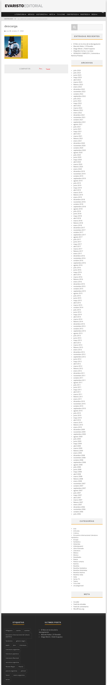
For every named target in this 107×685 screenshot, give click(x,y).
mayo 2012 (77, 361)
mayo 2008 (77, 472)
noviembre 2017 (79, 230)
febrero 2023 (78, 84)
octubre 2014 (78, 307)
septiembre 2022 (79, 96)
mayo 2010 (77, 418)
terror (8, 679)
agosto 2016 (77, 265)
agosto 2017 (77, 237)
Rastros (84, 14)
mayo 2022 (77, 103)
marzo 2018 (77, 221)
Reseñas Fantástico (80, 568)
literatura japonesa (12, 654)
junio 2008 (77, 469)
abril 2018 (77, 218)
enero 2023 (77, 87)
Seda (94, 14)
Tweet (48, 69)
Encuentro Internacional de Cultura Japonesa (18, 636)
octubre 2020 (78, 148)
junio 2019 (77, 185)
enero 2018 (77, 225)
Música (75, 555)
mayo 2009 (77, 443)
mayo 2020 (77, 160)
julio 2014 (77, 310)
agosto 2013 (77, 333)
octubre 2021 (78, 120)
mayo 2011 (77, 390)
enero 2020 (77, 169)
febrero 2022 (78, 110)
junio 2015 (77, 298)
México (31, 14)
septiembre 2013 (79, 331)
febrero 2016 (78, 279)
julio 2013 (77, 336)
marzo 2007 (77, 500)
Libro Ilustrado (78, 548)
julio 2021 (77, 127)
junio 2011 (77, 387)
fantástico (9, 641)
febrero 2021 (78, 138)
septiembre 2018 (79, 206)
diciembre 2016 (79, 256)
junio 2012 (77, 359)
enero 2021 (77, 141)
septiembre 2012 (79, 357)
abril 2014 (77, 317)
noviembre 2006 (79, 509)
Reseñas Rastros (79, 572)
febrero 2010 (78, 425)
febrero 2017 (78, 251)
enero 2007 (77, 505)
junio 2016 (77, 270)
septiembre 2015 (79, 291)
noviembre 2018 (79, 202)
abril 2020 (77, 162)
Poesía (21, 666)
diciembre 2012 (79, 352)
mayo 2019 (77, 188)
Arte (51, 14)
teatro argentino (19, 675)
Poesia (75, 559)
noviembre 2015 (79, 286)
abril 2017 (77, 246)
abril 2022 (77, 106)
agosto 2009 (77, 436)
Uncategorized (78, 586)
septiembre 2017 (79, 235)
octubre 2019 (78, 176)
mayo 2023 (77, 77)
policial (23, 671)
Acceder (76, 602)
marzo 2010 (77, 422)
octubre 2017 (78, 232)
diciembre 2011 (79, 373)
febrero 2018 (78, 223)
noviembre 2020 (79, 145)
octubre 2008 (78, 460)
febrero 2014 (78, 321)
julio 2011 (77, 385)
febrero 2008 (78, 479)
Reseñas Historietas (80, 570)
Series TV (76, 579)
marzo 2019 (77, 192)
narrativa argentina (12, 662)
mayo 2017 (77, 244)
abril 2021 (77, 134)
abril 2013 (77, 343)
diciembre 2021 (79, 115)
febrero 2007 (78, 502)
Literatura (20, 14)
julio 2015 (77, 296)
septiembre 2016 (79, 263)
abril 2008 (77, 474)
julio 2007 (77, 493)
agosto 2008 (77, 465)
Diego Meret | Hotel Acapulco (84, 49)
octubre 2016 (78, 260)
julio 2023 (77, 73)
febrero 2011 (78, 397)
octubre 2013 (78, 329)
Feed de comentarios (81, 607)
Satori (8, 675)
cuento (18, 630)
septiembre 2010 (79, 408)
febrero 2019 (78, 195)
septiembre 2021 (79, 122)
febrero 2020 (78, 167)
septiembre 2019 (79, 178)
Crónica (76, 533)
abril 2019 (77, 190)
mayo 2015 (77, 300)
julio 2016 (77, 268)
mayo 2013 (77, 340)
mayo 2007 (77, 495)
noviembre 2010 (79, 404)
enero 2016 (77, 282)
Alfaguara (9, 630)
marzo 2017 (77, 249)
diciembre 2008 (79, 455)
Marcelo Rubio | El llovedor (83, 46)
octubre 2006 (78, 512)
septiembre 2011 (79, 380)
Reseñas (76, 566)
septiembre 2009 (79, 434)
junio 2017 (77, 242)
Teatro (75, 581)
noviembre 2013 (79, 326)
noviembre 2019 (79, 174)
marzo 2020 (77, 164)
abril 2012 (77, 364)
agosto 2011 (77, 382)
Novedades (77, 557)
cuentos (27, 630)
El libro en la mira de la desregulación (32, 19)
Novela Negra (10, 666)
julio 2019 (77, 183)
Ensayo (75, 540)
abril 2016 (77, 274)
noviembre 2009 (79, 432)
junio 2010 (77, 415)
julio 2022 (77, 99)
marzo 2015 (77, 305)
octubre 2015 (78, 289)
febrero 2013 (78, 347)
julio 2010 (77, 413)
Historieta (41, 14)
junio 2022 (77, 101)
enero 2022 (77, 113)
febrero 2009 (78, 451)
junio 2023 (77, 75)
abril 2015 (77, 303)
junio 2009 (77, 441)
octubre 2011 (78, 378)
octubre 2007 (78, 486)
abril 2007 (77, 498)
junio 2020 (77, 157)
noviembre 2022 (79, 91)
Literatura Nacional (12, 658)
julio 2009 (77, 439)
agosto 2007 (77, 490)
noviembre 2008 (79, 458)
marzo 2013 (77, 345)
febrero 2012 (78, 368)
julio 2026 (77, 70)
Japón (8, 645)
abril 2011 (77, 392)
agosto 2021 (77, 124)
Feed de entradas (79, 604)
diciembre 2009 (79, 429)
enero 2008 (77, 481)
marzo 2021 (77, 136)
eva (7, 31)
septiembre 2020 (79, 150)
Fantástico (72, 14)
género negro (20, 641)
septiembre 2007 (79, 488)
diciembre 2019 (79, 171)
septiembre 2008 (79, 462)
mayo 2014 (77, 314)
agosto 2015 (77, 293)
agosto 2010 (77, 411)
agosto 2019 (77, 181)
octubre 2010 (78, 406)
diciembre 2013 (79, 324)
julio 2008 (77, 467)
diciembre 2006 (79, 507)
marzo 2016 (77, 277)
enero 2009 (77, 453)
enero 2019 (77, 197)
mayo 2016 (77, 272)
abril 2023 (77, 80)
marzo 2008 (77, 476)
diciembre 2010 (79, 401)
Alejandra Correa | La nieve (83, 51)
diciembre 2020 (79, 143)
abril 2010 (77, 420)
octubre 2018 (78, 204)
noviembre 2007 (79, 483)
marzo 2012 (77, 366)
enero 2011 (77, 399)
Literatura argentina (13, 649)
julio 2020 (77, 155)
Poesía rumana (78, 562)
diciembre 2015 (79, 284)
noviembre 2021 (79, 117)
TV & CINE (61, 14)
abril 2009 (77, 446)
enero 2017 (77, 253)
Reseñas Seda (78, 575)
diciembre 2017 (79, 228)
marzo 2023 (77, 82)
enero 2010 (77, 427)
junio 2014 (77, 312)
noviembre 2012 (79, 354)
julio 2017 (77, 239)
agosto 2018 (77, 209)
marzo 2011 (77, 394)
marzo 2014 (77, 319)
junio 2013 (77, 338)
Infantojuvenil (78, 546)
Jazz (14, 645)
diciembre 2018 (79, 199)
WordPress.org (78, 609)
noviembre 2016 (79, 258)
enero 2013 (77, 350)
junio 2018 (77, 213)
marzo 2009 (77, 448)
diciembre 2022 (79, 89)
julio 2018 (77, 211)
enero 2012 (77, 371)
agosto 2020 (77, 152)
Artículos (76, 531)
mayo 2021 (77, 131)
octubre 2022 (78, 94)
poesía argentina (11, 671)
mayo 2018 (77, 216)
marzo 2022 (77, 108)
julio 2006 (77, 514)
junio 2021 (77, 129)
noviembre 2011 (79, 375)
